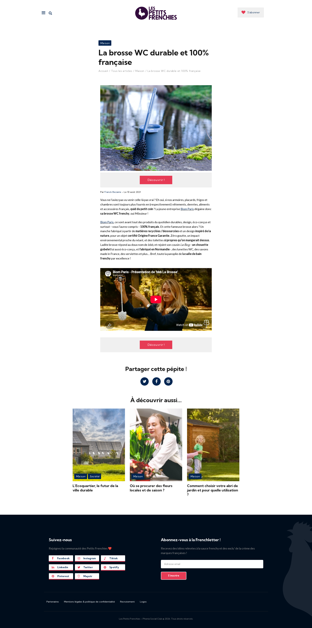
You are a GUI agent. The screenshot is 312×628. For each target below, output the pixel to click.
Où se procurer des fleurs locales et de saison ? (151, 488)
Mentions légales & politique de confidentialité (89, 601)
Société (94, 476)
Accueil (103, 71)
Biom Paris (187, 209)
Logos (143, 601)
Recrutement (127, 601)
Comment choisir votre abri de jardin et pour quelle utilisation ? (212, 490)
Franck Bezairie (112, 192)
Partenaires (52, 601)
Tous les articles (121, 71)
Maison (105, 43)
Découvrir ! (156, 180)
